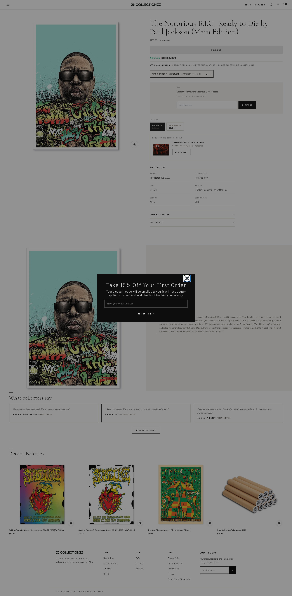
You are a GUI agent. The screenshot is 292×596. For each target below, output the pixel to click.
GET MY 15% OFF (146, 314)
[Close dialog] (187, 278)
